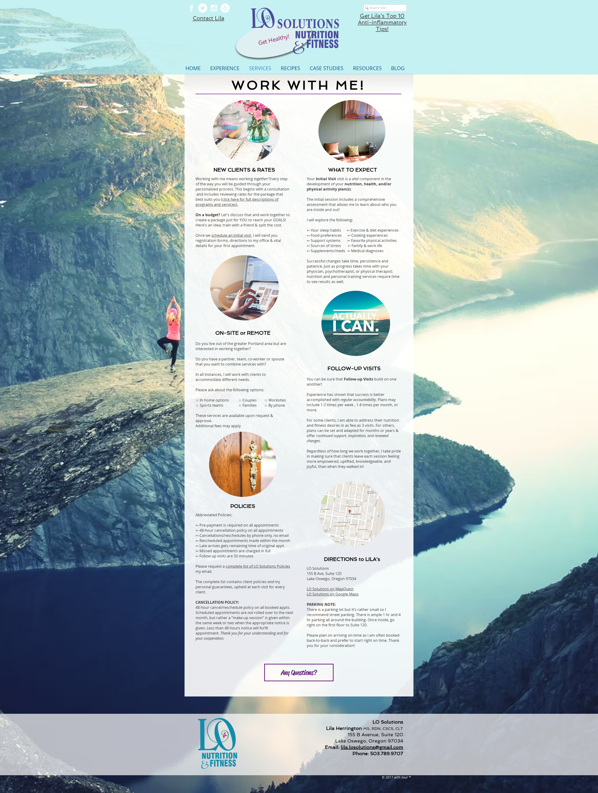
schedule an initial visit (231, 235)
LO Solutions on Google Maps (333, 594)
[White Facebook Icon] (191, 8)
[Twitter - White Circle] (202, 8)
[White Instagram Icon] (213, 8)
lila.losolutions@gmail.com (372, 747)
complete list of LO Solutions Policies (258, 566)
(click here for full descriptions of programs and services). (237, 202)
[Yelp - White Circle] (225, 8)
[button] (246, 131)
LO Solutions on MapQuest (330, 589)
